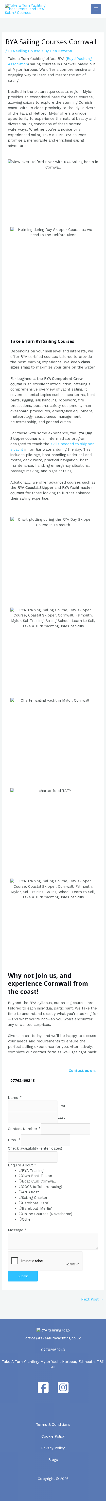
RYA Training (32, 1170)
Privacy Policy (53, 1448)
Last (61, 1117)
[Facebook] (43, 1387)
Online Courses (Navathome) (47, 1214)
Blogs (53, 1459)
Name (15, 1097)
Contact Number (24, 1128)
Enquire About (22, 1165)
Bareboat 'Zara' (35, 1203)
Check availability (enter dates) (35, 1148)
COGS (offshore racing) (42, 1186)
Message (17, 1230)
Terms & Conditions (53, 1424)
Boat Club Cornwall (39, 1181)
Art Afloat (30, 1192)
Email (14, 1140)
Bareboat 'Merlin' (37, 1208)
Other (27, 1219)
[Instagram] (63, 1387)
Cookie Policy (53, 1436)
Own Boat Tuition (37, 1176)
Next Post (92, 1299)
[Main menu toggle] (96, 9)
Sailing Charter (34, 1197)
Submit (23, 1276)
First (61, 1106)
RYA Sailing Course (24, 51)
